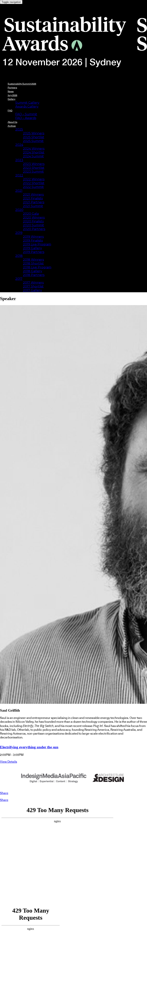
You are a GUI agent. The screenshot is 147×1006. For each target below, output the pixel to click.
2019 (18, 233)
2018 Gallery (32, 271)
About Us (12, 122)
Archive (12, 126)
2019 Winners (33, 236)
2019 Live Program (37, 244)
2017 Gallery (32, 290)
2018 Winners (33, 259)
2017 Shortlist (33, 286)
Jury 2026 (12, 95)
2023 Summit (33, 171)
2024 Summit (33, 156)
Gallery (11, 99)
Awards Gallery (26, 106)
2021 (18, 191)
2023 (19, 160)
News (11, 91)
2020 (19, 210)
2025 (19, 129)
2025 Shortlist (33, 137)
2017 (18, 279)
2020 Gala (31, 214)
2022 (19, 175)
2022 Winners (33, 179)
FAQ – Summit (26, 114)
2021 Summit (33, 206)
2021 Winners (33, 194)
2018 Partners (33, 275)
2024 (19, 145)
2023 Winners (33, 164)
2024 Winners (33, 148)
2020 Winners (34, 217)
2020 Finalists (33, 221)
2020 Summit (33, 225)
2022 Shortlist (33, 183)
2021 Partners (33, 202)
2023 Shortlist (33, 168)
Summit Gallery (27, 103)
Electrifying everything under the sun (29, 747)
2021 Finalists (33, 198)
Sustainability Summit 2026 (22, 84)
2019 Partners (33, 252)
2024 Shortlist (33, 152)
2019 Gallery (32, 248)
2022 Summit (33, 187)
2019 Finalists (33, 240)
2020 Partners (34, 229)
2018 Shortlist (33, 263)
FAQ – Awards (25, 118)
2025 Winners (33, 133)
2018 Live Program (37, 267)
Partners (12, 88)
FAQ (10, 110)
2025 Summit (33, 141)
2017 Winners (33, 282)
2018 (19, 256)
